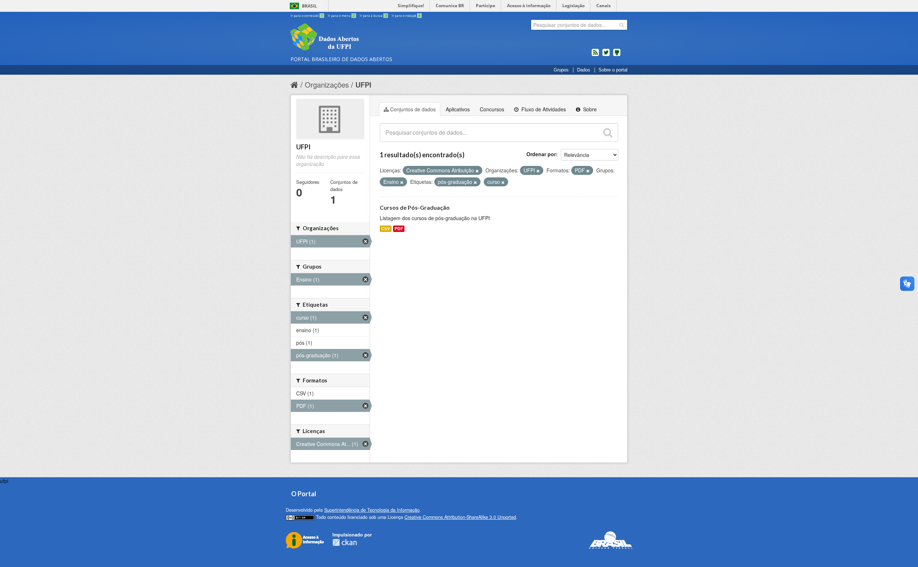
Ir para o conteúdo (306, 15)
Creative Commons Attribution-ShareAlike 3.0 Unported (460, 517)
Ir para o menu (341, 15)
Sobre (589, 109)
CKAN (344, 542)
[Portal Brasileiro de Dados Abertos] (367, 37)
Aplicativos (458, 109)
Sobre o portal (613, 70)
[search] (621, 24)
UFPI (363, 84)
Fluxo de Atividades (543, 109)
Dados (583, 70)
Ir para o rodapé (406, 15)
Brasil (309, 6)
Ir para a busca (373, 15)
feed (595, 55)
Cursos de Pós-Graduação (415, 207)
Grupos (561, 70)
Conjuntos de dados (413, 109)
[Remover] (477, 170)
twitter (606, 55)
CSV (385, 229)
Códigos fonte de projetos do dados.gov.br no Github (616, 55)
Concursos (492, 109)
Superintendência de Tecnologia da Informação (372, 510)
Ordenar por (541, 154)
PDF (398, 229)
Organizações (327, 84)
